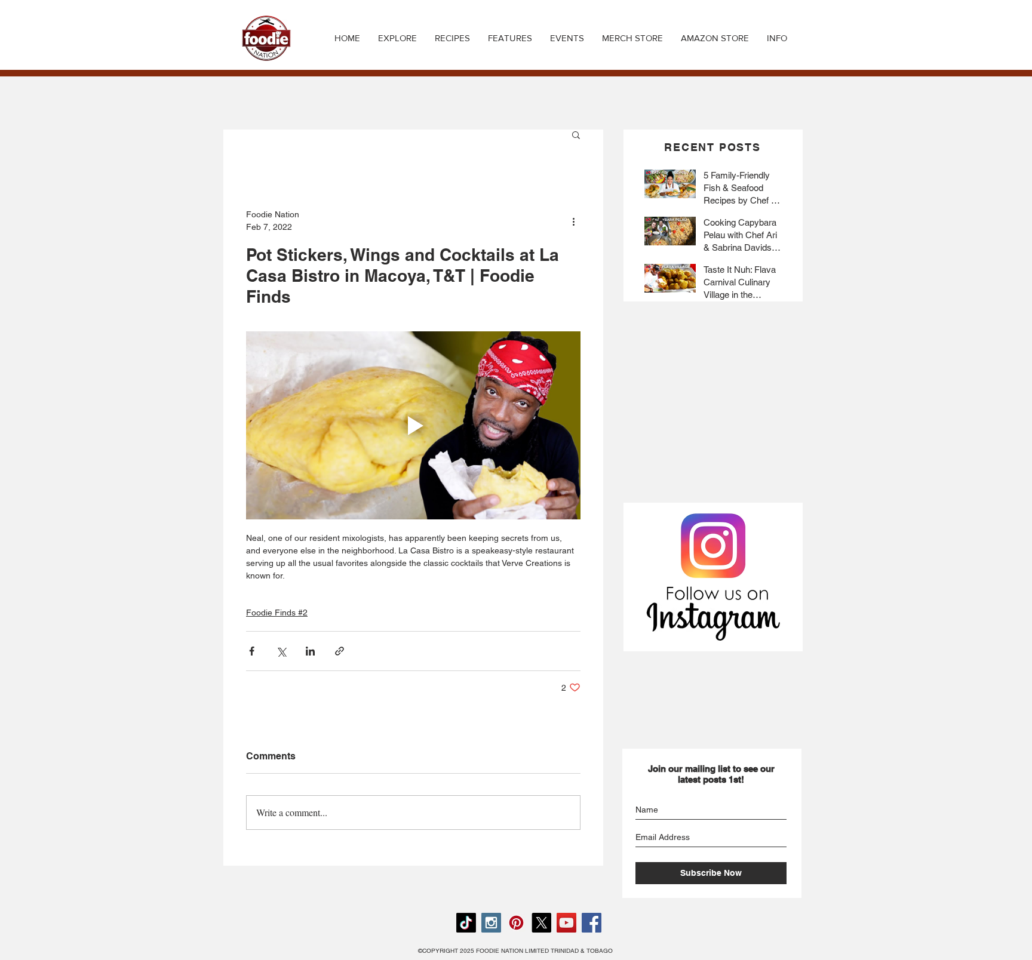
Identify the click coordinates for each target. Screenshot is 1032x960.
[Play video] (413, 425)
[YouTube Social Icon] (566, 923)
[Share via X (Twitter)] (281, 651)
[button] (452, 38)
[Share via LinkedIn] (310, 651)
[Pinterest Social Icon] (516, 923)
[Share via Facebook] (251, 651)
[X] (541, 923)
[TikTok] (466, 923)
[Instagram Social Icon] (491, 923)
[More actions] (573, 221)
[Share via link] (339, 651)
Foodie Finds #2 (277, 612)
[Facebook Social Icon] (591, 923)
